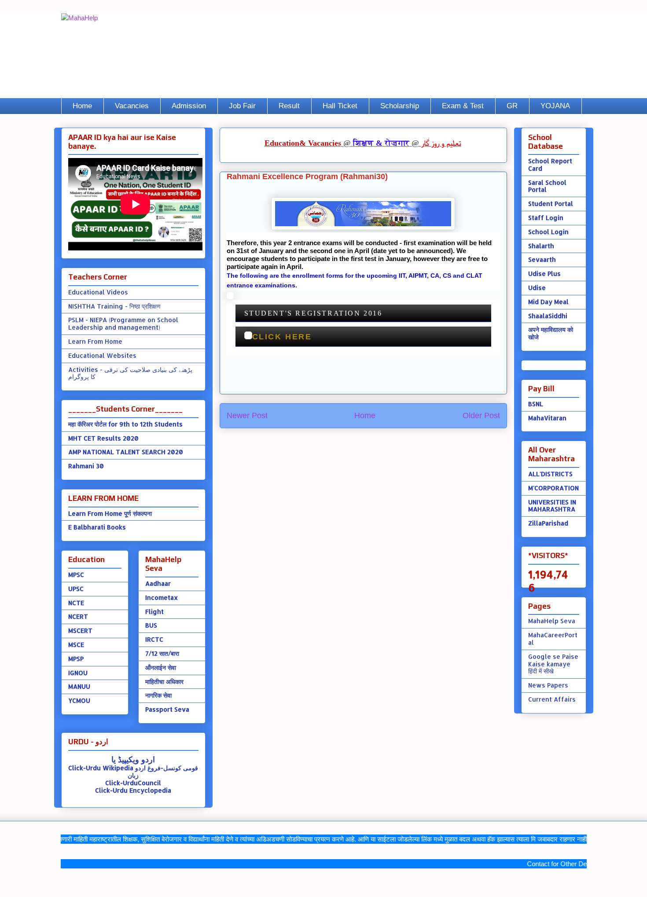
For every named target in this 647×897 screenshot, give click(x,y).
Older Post (481, 415)
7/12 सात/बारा (162, 653)
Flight (154, 611)
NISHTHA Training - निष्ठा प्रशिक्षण (114, 306)
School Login (548, 231)
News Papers (548, 685)
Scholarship (399, 106)
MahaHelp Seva (551, 621)
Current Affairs (552, 699)
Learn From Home (95, 341)
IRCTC (154, 639)
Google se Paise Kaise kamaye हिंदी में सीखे (553, 664)
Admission (189, 106)
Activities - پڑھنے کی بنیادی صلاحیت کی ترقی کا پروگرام (130, 373)
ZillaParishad (548, 523)
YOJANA (555, 106)
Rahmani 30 (86, 466)
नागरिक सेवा (158, 695)
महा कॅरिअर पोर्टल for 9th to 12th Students (125, 424)
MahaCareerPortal (552, 638)
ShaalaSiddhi (547, 316)
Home (82, 106)
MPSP (76, 658)
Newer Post (247, 415)
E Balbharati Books (97, 527)
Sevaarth (542, 259)
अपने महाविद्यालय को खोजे (550, 333)
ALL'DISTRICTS (550, 474)
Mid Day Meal (548, 301)
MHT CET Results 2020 (103, 438)
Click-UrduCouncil (133, 783)
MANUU (79, 686)
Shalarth (541, 246)
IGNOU (78, 672)
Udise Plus (544, 273)
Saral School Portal (547, 186)
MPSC (76, 574)
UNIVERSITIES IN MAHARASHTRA (552, 505)
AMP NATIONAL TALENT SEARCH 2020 (125, 452)
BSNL (535, 404)
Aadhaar (158, 583)
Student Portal (550, 203)
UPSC (76, 588)
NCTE (76, 603)
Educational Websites (102, 355)
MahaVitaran (547, 418)
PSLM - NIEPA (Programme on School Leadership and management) (123, 323)
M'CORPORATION (553, 488)
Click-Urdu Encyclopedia (133, 790)
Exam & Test (463, 106)
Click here (282, 336)
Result (289, 106)
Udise (537, 287)
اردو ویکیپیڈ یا (133, 759)
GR (512, 106)
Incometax (161, 597)
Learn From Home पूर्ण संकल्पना (110, 513)
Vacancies (132, 106)
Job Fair (242, 106)
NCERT (78, 616)
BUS (151, 625)
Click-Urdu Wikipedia (100, 768)
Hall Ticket (340, 106)
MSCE (76, 644)
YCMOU (79, 700)
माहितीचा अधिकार (164, 681)
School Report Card (550, 164)
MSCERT (80, 630)
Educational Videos (98, 292)
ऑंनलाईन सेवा (160, 667)
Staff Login (545, 217)
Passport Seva (167, 709)
